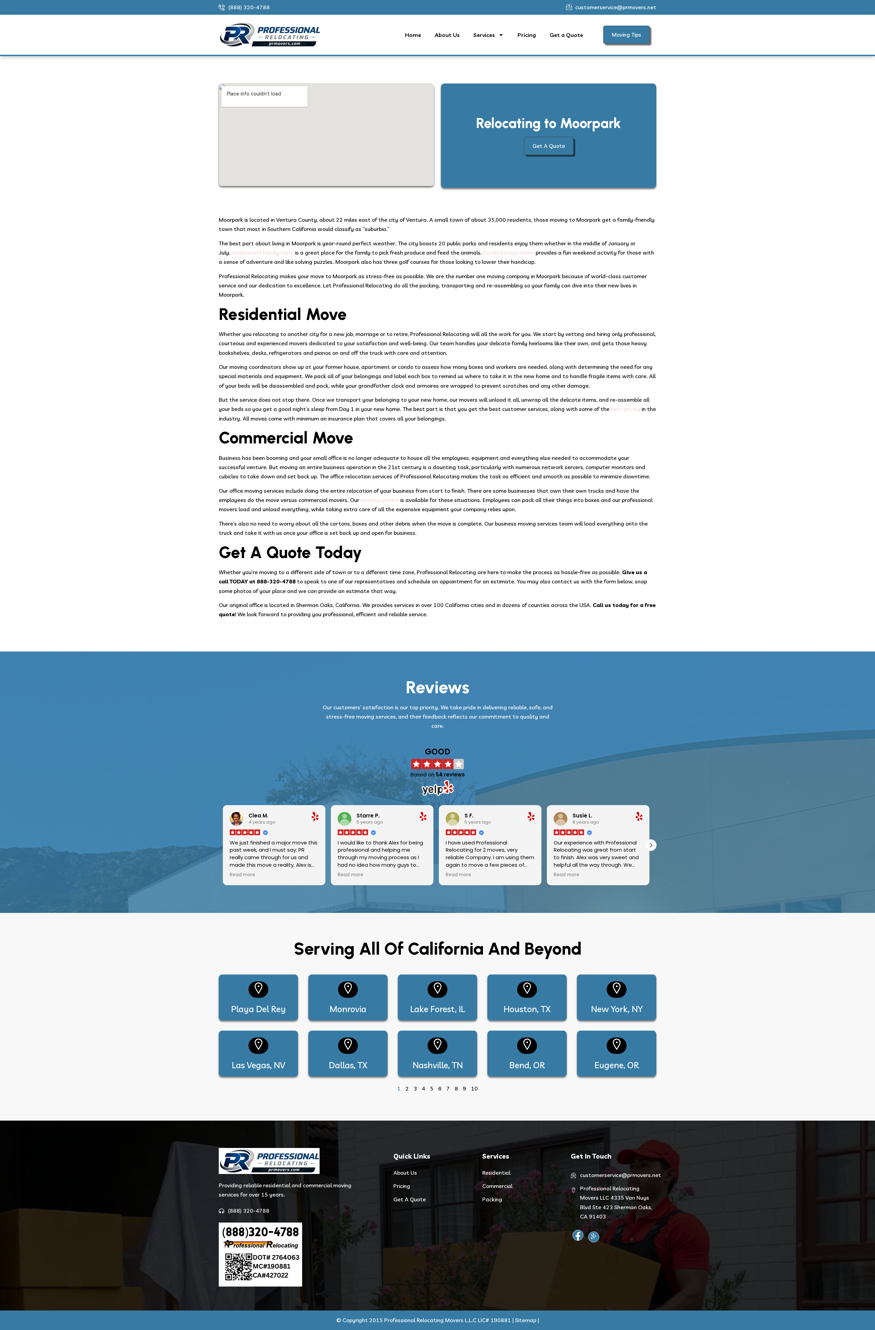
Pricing (526, 34)
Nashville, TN (438, 1065)
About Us (447, 34)
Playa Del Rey (258, 1009)
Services (484, 34)
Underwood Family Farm (263, 252)
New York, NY (617, 1009)
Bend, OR (527, 1065)
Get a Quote (566, 34)
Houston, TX (527, 1009)
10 (474, 1088)
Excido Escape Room (508, 252)
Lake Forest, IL (437, 1009)
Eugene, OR (616, 1065)
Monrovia (347, 1009)
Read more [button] (244, 875)
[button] (651, 845)
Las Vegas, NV (258, 1065)
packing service (380, 499)
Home (413, 34)
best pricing (625, 408)
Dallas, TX (348, 1065)
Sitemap (525, 1320)
